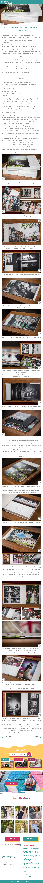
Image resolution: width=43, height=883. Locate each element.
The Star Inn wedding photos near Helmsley (31, 866)
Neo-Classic (35, 182)
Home (6, 849)
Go (29, 755)
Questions (11, 850)
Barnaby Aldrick (7, 845)
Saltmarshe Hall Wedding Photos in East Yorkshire (32, 862)
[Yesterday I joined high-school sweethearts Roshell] (7, 826)
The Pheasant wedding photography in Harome (31, 864)
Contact (11, 852)
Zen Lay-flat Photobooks (8, 215)
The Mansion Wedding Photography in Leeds (31, 863)
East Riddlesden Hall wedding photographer (31, 851)
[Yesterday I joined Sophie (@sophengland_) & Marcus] (21, 812)
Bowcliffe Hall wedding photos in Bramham (30, 848)
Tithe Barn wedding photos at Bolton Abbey (31, 867)
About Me (14, 849)
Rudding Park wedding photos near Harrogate (31, 860)
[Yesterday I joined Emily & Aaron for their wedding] (7, 812)
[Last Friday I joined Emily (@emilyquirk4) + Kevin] (21, 826)
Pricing (9, 849)
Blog (16, 850)
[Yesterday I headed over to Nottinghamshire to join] (35, 812)
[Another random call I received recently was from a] (35, 826)
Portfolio (6, 850)
